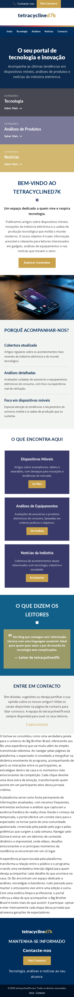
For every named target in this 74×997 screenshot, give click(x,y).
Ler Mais (37, 484)
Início (9, 31)
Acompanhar (37, 578)
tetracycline (37, 15)
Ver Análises (37, 531)
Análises (36, 31)
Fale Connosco (48, 4)
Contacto (62, 31)
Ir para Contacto (37, 724)
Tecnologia (22, 31)
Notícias (49, 31)
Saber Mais (11, 108)
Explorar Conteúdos (37, 262)
